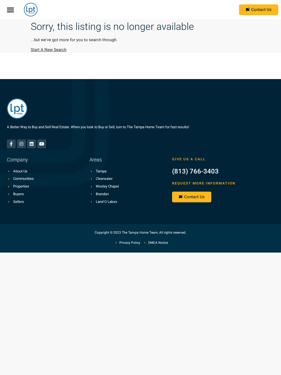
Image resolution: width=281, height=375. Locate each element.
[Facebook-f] (11, 143)
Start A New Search (48, 50)
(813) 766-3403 (195, 171)
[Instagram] (21, 143)
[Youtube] (41, 143)
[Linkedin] (31, 143)
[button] (10, 9)
